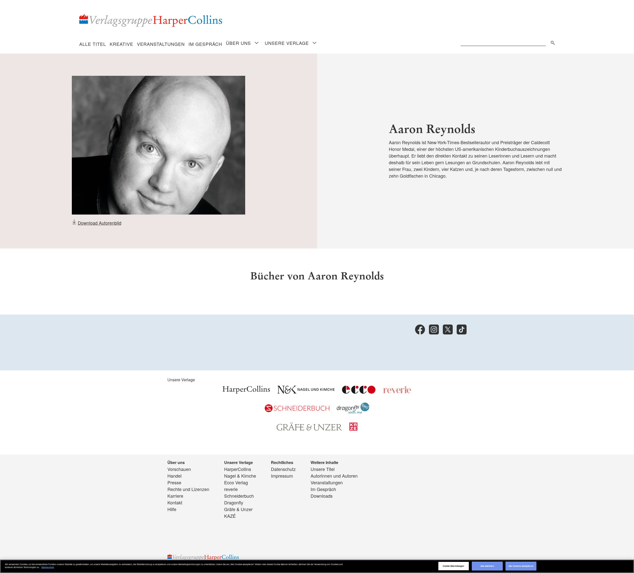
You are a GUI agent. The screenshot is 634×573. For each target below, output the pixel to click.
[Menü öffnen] (256, 43)
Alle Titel (92, 44)
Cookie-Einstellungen (453, 566)
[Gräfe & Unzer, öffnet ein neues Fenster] (309, 429)
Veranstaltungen (161, 44)
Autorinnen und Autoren (334, 475)
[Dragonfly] (353, 412)
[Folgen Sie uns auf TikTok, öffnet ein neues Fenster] (462, 329)
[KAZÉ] (353, 428)
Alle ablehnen (487, 566)
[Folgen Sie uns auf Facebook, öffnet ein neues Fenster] (420, 329)
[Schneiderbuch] (297, 410)
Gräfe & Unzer (238, 509)
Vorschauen (179, 469)
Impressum (282, 475)
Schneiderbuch (239, 495)
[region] (317, 566)
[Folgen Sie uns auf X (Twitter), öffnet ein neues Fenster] (448, 329)
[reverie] (397, 391)
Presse (174, 482)
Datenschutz (283, 469)
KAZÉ (230, 516)
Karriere (175, 495)
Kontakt (174, 502)
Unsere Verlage (287, 43)
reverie (231, 489)
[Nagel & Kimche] (306, 391)
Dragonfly (233, 502)
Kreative (121, 44)
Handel (174, 475)
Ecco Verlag (236, 482)
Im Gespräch (205, 44)
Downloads (322, 495)
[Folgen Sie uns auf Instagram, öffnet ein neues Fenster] (434, 329)
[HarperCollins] (246, 391)
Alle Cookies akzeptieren (520, 566)
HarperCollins (237, 469)
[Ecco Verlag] (358, 391)
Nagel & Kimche (240, 475)
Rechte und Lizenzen (188, 489)
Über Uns (238, 43)
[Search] (551, 42)
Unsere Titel (323, 469)
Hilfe (171, 509)
